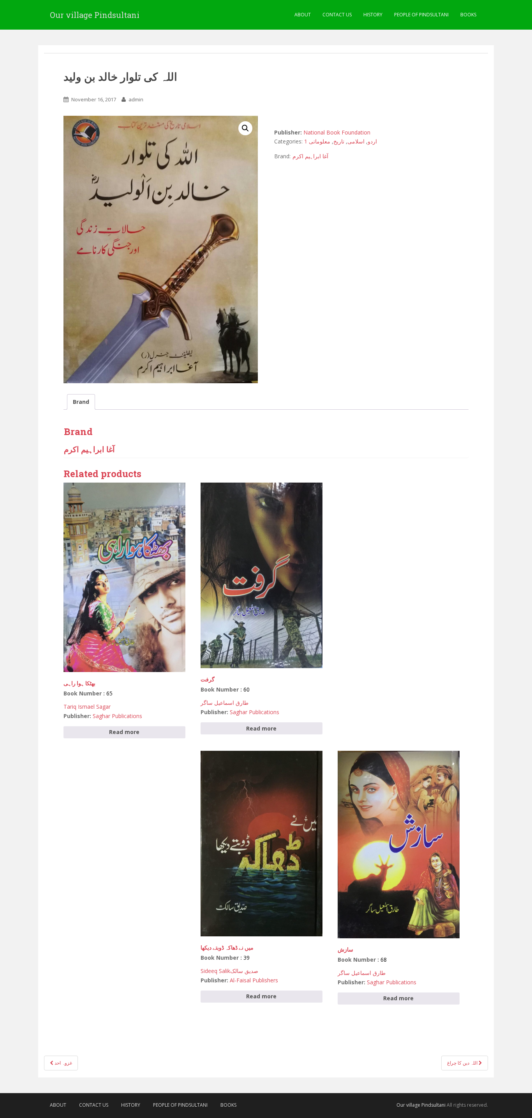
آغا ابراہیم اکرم (310, 156)
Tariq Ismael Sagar (87, 706)
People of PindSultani (421, 14)
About (302, 14)
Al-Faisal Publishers (254, 980)
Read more (124, 732)
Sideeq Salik (215, 971)
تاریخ (338, 141)
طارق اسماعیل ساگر (224, 702)
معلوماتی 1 (317, 141)
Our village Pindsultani (94, 15)
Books (468, 14)
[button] (245, 128)
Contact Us (337, 14)
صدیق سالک (244, 971)
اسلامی (356, 141)
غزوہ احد (62, 1063)
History (372, 14)
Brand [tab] (81, 401)
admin (136, 99)
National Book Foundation (336, 132)
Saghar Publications (117, 716)
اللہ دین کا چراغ (463, 1063)
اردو (372, 141)
